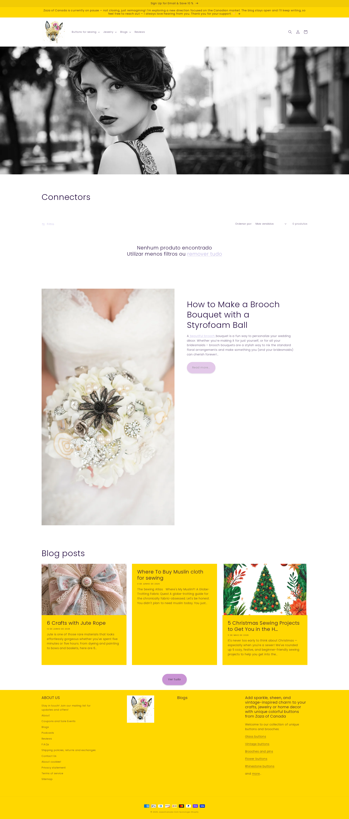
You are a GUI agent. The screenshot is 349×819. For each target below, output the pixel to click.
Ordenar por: (243, 223)
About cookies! (51, 761)
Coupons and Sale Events (59, 721)
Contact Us (49, 756)
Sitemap (47, 779)
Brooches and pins (259, 751)
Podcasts (48, 732)
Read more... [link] (201, 367)
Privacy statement (54, 767)
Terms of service (52, 773)
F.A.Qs (45, 744)
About (46, 715)
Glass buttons (255, 736)
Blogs (45, 727)
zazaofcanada (166, 812)
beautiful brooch (202, 336)
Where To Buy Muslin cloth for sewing (170, 575)
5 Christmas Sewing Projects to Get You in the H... (264, 626)
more (256, 774)
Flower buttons (256, 759)
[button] (85, 32)
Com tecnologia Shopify (186, 812)
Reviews (47, 738)
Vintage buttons (257, 744)
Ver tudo (174, 679)
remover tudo (204, 254)
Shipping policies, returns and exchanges (69, 750)
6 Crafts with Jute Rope (76, 623)
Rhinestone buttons (259, 766)
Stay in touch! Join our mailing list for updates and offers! (66, 707)
